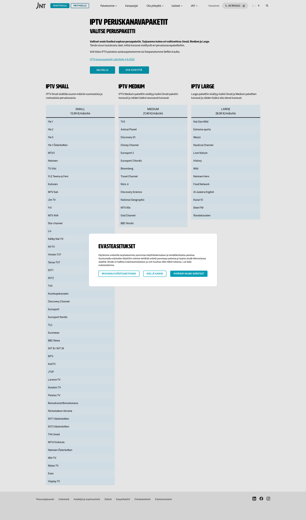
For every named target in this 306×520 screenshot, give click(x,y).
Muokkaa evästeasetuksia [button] (119, 273)
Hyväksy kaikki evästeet (189, 273)
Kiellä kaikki (155, 273)
